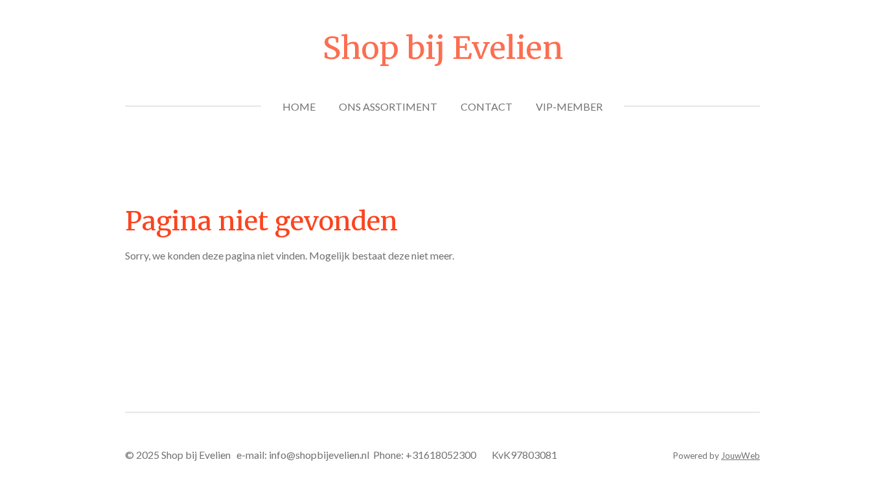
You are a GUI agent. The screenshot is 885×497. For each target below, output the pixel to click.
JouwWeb (740, 455)
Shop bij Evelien (443, 47)
